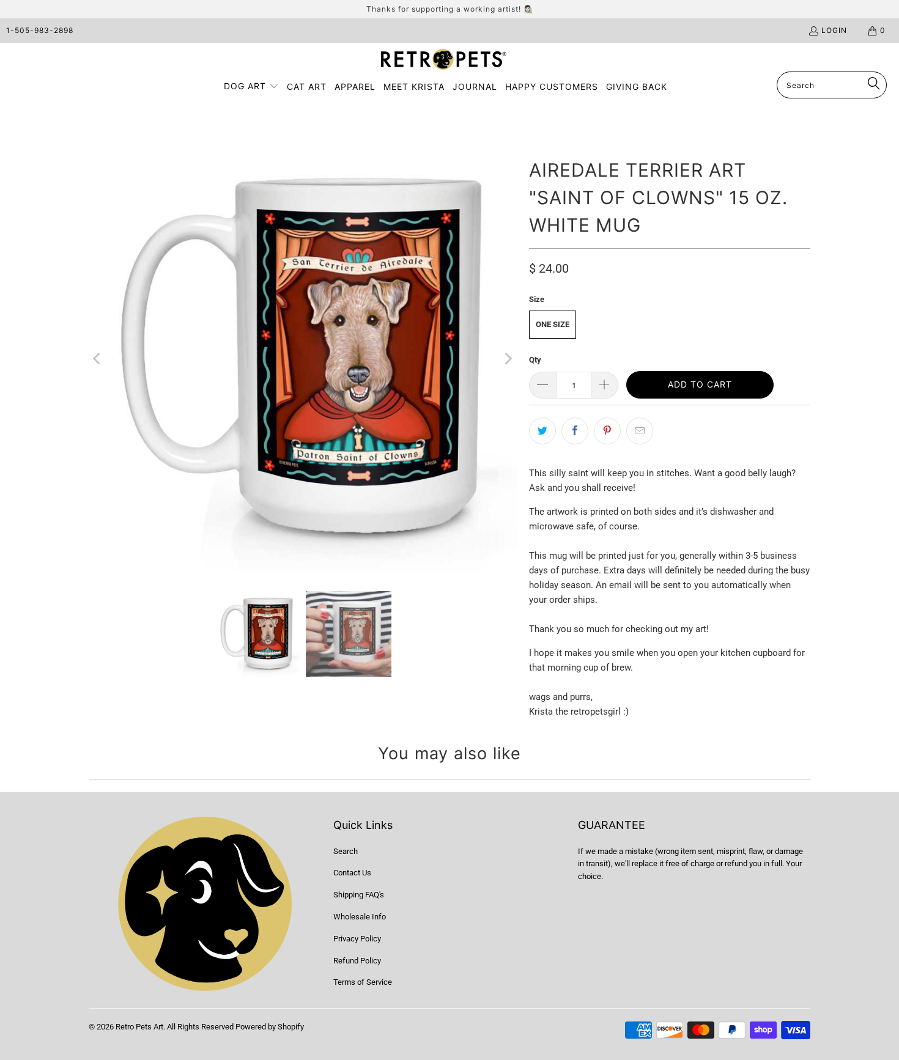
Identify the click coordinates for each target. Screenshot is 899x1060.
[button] (251, 87)
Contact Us (352, 872)
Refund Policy (357, 960)
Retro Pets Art (139, 1026)
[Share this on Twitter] (542, 431)
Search (345, 851)
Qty (535, 359)
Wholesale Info (359, 916)
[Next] (507, 359)
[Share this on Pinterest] (607, 431)
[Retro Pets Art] (443, 60)
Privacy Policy (357, 938)
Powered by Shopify (269, 1026)
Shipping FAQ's (358, 894)
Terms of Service (362, 982)
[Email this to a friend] (639, 431)
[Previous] (98, 359)
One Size (552, 324)
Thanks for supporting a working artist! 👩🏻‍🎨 (449, 8)
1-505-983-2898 (39, 30)
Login (834, 30)
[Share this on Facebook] (574, 431)
